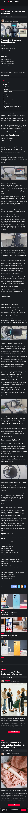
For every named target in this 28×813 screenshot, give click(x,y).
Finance (3, 669)
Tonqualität (7, 96)
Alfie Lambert (7, 19)
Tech (3, 610)
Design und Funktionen (10, 94)
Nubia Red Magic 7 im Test (9, 635)
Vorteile (7, 86)
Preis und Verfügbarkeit (10, 99)
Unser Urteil (8, 91)
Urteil (5, 101)
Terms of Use (9, 810)
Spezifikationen (8, 103)
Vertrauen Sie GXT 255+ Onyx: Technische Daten (12, 107)
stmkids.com (13, 1)
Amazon (3, 450)
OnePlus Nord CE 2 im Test (9, 612)
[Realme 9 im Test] (14, 648)
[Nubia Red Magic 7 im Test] (14, 624)
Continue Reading (14, 731)
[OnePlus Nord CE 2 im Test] (14, 601)
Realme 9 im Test (6, 659)
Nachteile (7, 89)
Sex (2, 740)
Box (9, 450)
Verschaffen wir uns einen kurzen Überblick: (12, 83)
